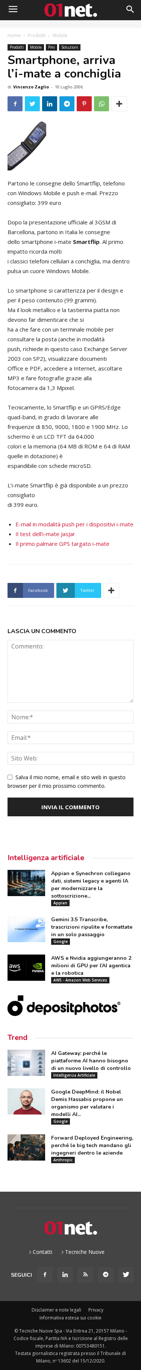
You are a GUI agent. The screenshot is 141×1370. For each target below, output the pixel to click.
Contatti (42, 1251)
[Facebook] (44, 1274)
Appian (60, 902)
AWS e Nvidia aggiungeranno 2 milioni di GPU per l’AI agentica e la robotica (91, 966)
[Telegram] (105, 1274)
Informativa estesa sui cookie (70, 1318)
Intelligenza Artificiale (74, 1075)
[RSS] (85, 1274)
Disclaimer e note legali (56, 1310)
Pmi (51, 47)
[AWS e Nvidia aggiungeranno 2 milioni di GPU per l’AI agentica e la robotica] (26, 968)
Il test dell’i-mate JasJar (45, 534)
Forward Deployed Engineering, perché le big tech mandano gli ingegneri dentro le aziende (92, 1145)
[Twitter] (125, 1274)
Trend (17, 1037)
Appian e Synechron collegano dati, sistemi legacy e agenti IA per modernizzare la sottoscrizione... (90, 884)
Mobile (60, 35)
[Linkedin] (65, 1274)
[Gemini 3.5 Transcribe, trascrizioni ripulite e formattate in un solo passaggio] (26, 929)
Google (60, 941)
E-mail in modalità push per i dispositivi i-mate (74, 524)
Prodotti (36, 35)
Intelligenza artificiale (46, 858)
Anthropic (63, 1159)
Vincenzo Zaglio (31, 87)
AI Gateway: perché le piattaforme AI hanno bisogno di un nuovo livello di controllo (91, 1061)
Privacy (95, 1310)
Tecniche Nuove (85, 1251)
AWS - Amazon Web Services (80, 980)
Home (14, 35)
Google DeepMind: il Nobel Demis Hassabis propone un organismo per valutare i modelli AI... (87, 1103)
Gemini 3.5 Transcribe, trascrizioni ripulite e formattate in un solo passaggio (91, 927)
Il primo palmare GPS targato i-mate (62, 543)
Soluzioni (69, 47)
